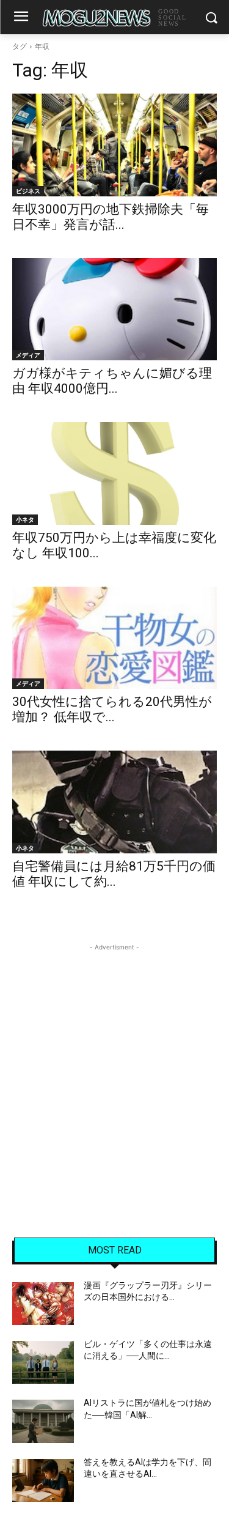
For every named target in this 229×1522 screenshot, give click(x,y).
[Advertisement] (114, 1068)
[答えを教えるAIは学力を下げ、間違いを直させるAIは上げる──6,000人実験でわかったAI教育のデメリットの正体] (43, 1480)
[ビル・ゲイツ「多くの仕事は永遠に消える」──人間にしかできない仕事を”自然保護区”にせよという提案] (43, 1362)
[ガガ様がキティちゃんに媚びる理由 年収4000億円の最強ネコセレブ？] (114, 309)
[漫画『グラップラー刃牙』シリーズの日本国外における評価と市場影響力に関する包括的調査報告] (43, 1303)
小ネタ (25, 519)
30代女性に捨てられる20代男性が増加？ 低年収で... (112, 709)
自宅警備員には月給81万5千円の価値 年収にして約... (114, 874)
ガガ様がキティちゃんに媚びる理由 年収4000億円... (112, 381)
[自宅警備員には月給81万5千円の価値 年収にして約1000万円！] (114, 802)
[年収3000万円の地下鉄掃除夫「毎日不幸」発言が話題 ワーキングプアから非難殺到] (114, 145)
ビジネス (28, 191)
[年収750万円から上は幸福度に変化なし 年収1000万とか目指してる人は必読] (114, 473)
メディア (28, 355)
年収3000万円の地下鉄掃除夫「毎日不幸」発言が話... (110, 217)
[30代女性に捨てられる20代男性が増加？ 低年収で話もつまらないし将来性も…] (114, 638)
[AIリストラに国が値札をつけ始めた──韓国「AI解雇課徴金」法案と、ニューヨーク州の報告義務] (43, 1421)
